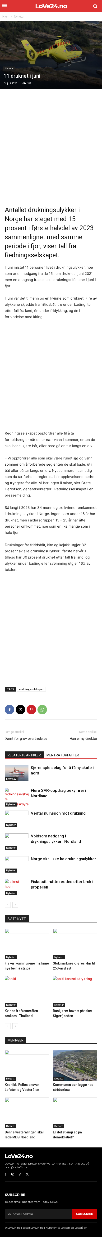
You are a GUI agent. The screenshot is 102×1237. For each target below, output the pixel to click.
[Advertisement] (51, 147)
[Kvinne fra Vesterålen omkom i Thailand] (27, 991)
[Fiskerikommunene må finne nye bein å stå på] (27, 944)
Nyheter (19, 16)
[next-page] (15, 905)
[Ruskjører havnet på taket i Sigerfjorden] (75, 991)
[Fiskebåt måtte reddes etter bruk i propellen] (16, 887)
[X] (20, 709)
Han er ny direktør (83, 738)
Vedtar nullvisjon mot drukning (58, 813)
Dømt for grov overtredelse (26, 738)
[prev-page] (8, 905)
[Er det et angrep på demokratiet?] (75, 1113)
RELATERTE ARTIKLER (24, 755)
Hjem (5, 16)
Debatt (10, 1078)
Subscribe (84, 1214)
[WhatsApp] (42, 709)
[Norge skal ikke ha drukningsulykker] (16, 864)
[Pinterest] (31, 709)
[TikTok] (20, 1174)
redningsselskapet (31, 689)
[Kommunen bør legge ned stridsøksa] (75, 1065)
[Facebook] (9, 709)
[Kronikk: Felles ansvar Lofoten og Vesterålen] (27, 1065)
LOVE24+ (11, 779)
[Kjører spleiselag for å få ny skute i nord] (16, 773)
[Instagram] (12, 1174)
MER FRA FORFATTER (62, 755)
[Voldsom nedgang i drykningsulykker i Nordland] (16, 841)
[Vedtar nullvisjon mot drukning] (16, 819)
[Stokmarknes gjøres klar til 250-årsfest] (75, 944)
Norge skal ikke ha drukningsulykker (63, 858)
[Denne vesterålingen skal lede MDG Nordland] (27, 1113)
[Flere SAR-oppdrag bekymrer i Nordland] (16, 797)
